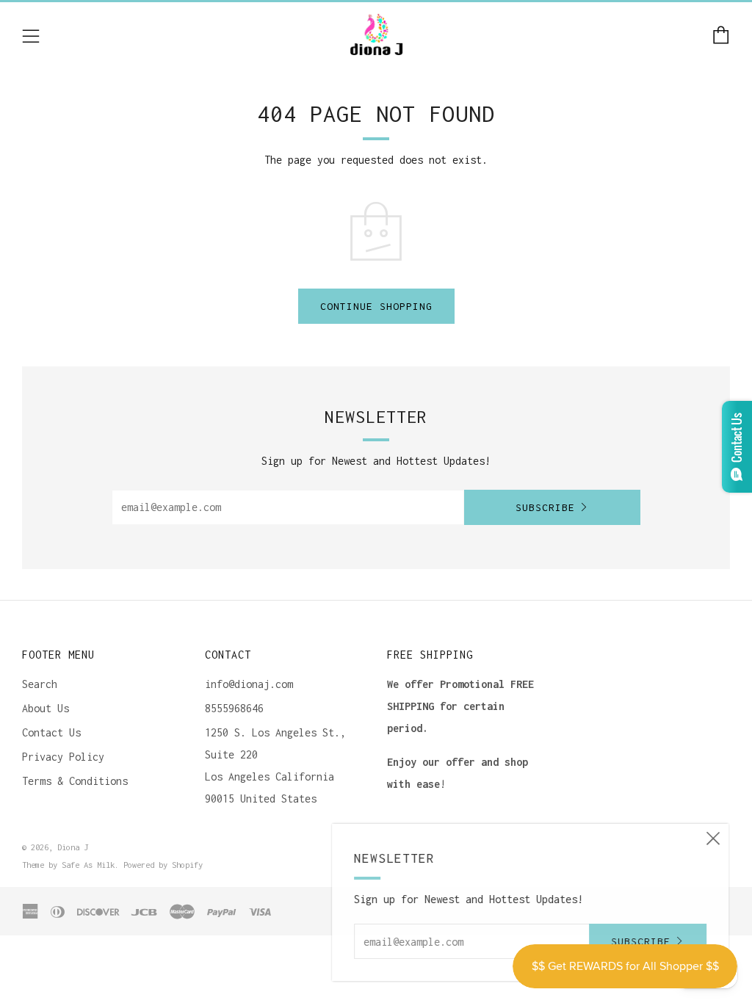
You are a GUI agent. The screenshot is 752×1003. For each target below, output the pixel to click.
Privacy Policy (63, 756)
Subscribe (545, 507)
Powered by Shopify (163, 864)
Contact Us (51, 732)
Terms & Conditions (75, 781)
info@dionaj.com (249, 684)
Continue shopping (376, 306)
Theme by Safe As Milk (68, 864)
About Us (45, 708)
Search (39, 684)
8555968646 (234, 708)
